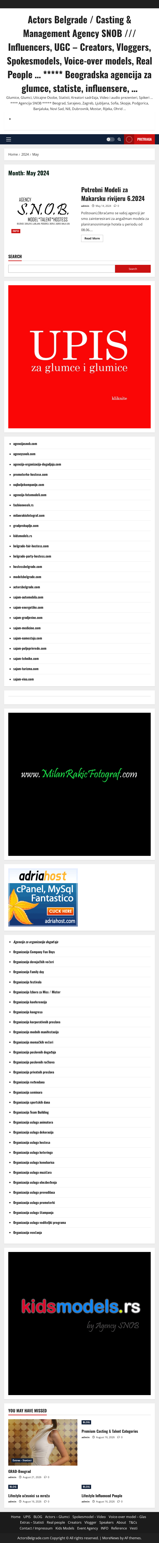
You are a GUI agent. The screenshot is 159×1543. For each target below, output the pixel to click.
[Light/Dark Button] (110, 139)
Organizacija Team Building (32, 1112)
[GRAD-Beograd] (42, 1442)
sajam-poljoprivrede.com (29, 648)
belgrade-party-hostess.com (32, 556)
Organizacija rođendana (29, 1081)
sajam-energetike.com (28, 607)
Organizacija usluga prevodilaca (34, 1192)
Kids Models (64, 1528)
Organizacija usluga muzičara (32, 1172)
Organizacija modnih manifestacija (36, 1031)
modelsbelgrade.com (27, 576)
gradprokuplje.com (26, 525)
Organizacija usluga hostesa (32, 1142)
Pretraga (144, 139)
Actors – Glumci (57, 1516)
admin (85, 206)
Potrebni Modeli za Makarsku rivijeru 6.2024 (43, 213)
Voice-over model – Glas (127, 1516)
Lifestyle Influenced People (102, 1495)
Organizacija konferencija (30, 1001)
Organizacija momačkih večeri (33, 1042)
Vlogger (90, 1522)
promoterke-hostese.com (30, 474)
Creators (75, 1522)
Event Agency (87, 1528)
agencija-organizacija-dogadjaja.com (37, 464)
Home (15, 1516)
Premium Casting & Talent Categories (110, 1431)
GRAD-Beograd (19, 1471)
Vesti (133, 1528)
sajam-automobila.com (28, 597)
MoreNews (110, 1538)
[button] (8, 139)
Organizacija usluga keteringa (33, 1152)
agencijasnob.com (25, 443)
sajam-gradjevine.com (27, 617)
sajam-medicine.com (27, 627)
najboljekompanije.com (28, 484)
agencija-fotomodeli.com (29, 494)
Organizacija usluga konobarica (34, 1162)
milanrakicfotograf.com (29, 515)
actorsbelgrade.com (26, 586)
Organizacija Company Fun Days (34, 951)
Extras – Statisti (32, 1522)
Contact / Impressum (36, 1528)
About (121, 1522)
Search (15, 256)
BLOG (86, 1422)
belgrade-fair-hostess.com (31, 545)
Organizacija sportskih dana (32, 1102)
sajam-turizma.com (26, 668)
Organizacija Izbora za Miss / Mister (36, 991)
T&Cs (133, 1522)
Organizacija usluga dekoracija (33, 1132)
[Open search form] (119, 139)
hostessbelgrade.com (27, 566)
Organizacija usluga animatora (33, 1122)
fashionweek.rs (23, 504)
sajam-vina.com (23, 679)
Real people (56, 1522)
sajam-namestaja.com (27, 638)
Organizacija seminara (28, 1092)
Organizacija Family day (29, 971)
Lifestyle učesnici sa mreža (29, 1495)
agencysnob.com (24, 453)
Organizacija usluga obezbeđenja (35, 1182)
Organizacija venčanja (27, 1232)
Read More (93, 239)
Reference (119, 1528)
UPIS (27, 1516)
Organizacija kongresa (28, 1011)
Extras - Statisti (22, 1460)
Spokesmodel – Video (89, 1516)
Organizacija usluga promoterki (34, 1202)
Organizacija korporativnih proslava (36, 1021)
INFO (16, 231)
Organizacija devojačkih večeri (34, 961)
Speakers (106, 1522)
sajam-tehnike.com (26, 658)
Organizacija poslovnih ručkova (34, 1062)
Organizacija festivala (27, 981)
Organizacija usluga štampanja (33, 1212)
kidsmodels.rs (22, 535)
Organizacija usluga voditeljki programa (40, 1222)
